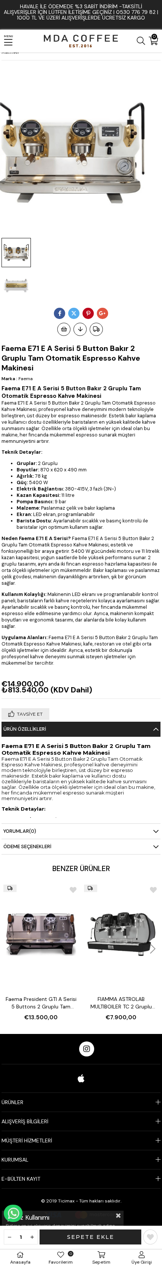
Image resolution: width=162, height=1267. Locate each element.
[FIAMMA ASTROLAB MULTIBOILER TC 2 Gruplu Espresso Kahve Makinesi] (121, 934)
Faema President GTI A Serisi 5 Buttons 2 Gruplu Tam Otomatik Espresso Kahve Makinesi (41, 1003)
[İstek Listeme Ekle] (63, 329)
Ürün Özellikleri (24, 729)
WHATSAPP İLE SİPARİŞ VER (13, 1213)
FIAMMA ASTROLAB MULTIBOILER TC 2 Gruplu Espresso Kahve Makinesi (121, 1003)
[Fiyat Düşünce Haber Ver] (80, 329)
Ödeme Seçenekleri (27, 846)
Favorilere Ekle (73, 889)
